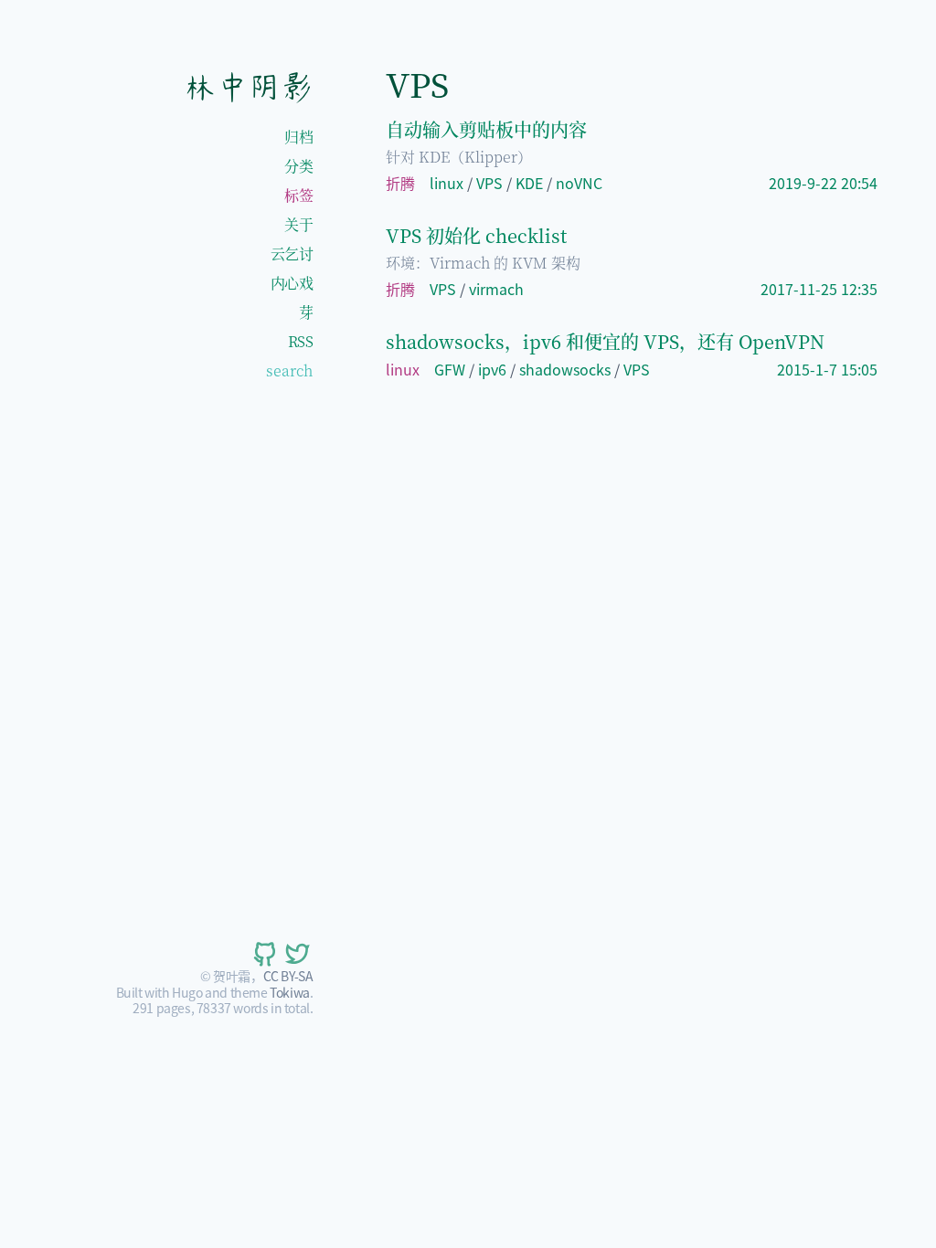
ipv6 (492, 369)
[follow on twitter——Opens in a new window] (296, 953)
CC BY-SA (288, 976)
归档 (298, 136)
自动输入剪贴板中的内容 (486, 129)
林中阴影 (248, 87)
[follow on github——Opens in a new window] (263, 953)
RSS (301, 341)
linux (446, 183)
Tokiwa (290, 992)
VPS (489, 183)
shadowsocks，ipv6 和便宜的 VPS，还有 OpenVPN (605, 341)
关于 (298, 224)
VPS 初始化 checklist (476, 235)
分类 (298, 165)
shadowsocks (565, 369)
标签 (298, 195)
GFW (449, 369)
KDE (529, 183)
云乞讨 (292, 253)
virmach (496, 289)
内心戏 (292, 282)
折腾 (400, 183)
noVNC (579, 183)
